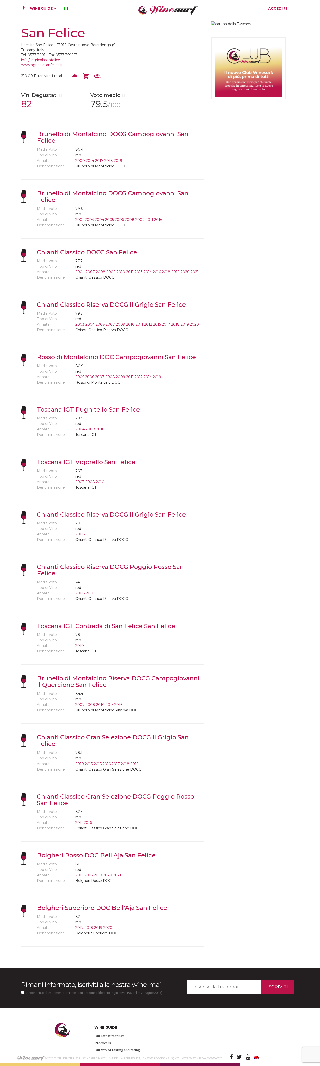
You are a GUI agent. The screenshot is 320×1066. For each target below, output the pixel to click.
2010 (121, 272)
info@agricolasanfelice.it (42, 60)
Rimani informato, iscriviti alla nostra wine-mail (91, 985)
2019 (118, 160)
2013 (139, 272)
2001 (80, 219)
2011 (149, 219)
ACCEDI (276, 8)
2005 (109, 219)
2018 (108, 160)
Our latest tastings (109, 1035)
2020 (185, 272)
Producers (103, 1042)
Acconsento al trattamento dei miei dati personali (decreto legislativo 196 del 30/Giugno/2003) (94, 993)
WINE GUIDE (42, 8)
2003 (89, 219)
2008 (129, 219)
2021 (195, 272)
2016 (158, 219)
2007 (90, 272)
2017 (99, 160)
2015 (157, 324)
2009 (140, 219)
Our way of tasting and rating (117, 1049)
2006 (119, 219)
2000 (80, 160)
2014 (90, 160)
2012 (148, 324)
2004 (99, 219)
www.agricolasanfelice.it (42, 65)
